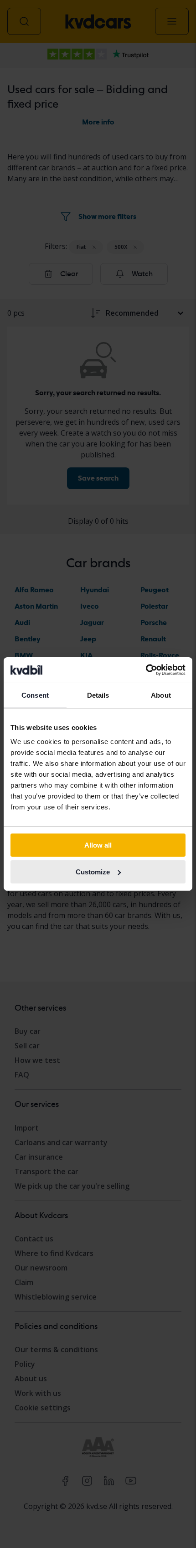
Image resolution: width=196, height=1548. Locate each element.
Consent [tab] (35, 695)
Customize (93, 872)
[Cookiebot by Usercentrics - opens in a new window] (146, 670)
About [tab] (161, 695)
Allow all (98, 845)
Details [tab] (98, 695)
